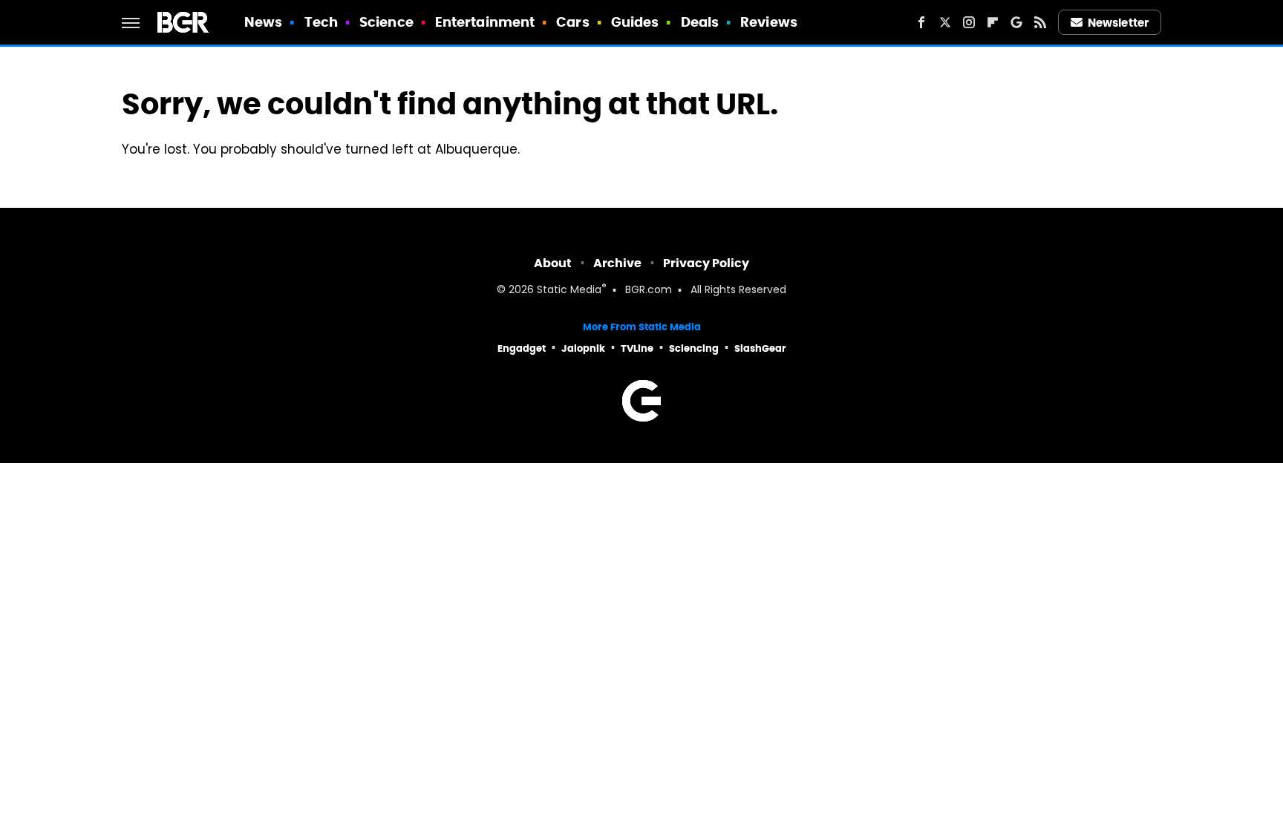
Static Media (569, 290)
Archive (617, 263)
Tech (321, 21)
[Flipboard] (993, 22)
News (263, 21)
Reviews (768, 21)
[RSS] (1040, 22)
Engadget (521, 348)
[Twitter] (945, 22)
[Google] (1016, 22)
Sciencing (694, 348)
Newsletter (1118, 23)
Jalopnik (583, 348)
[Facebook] (921, 22)
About (553, 263)
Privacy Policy (706, 263)
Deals (700, 21)
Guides (635, 21)
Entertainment (485, 21)
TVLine (637, 348)
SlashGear (760, 348)
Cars (572, 21)
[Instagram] (969, 22)
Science (386, 21)
